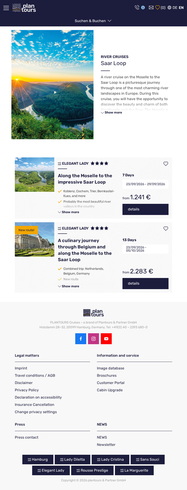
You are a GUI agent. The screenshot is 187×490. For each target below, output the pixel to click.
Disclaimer (24, 383)
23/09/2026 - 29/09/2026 (145, 184)
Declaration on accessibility (38, 397)
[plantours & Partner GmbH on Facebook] (80, 338)
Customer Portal (111, 383)
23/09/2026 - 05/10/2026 (136, 249)
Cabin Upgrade (110, 390)
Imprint (21, 368)
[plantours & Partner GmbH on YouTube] (106, 338)
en (181, 7)
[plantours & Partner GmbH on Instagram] (93, 338)
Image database (110, 368)
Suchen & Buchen (91, 21)
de (175, 7)
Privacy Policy (27, 390)
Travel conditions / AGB (35, 375)
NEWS (102, 437)
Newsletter (106, 444)
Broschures (107, 375)
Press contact (26, 437)
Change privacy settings (36, 412)
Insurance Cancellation (34, 404)
